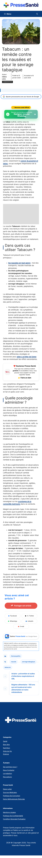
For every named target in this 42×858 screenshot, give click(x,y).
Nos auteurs (7, 777)
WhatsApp (13, 621)
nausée (13, 661)
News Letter (7, 789)
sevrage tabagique (28, 661)
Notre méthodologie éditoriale (14, 799)
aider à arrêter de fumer (26, 357)
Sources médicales (10, 792)
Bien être (6, 745)
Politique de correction (11, 796)
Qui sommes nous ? (10, 767)
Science (6, 754)
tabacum (8, 667)
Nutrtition (6, 748)
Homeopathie (7, 82)
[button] (37, 14)
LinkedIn (30, 621)
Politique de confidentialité (13, 816)
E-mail (22, 626)
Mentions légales (9, 812)
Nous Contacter (8, 770)
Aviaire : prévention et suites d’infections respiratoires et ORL (23, 676)
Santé (5, 741)
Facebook (13, 616)
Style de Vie (7, 751)
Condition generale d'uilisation (14, 819)
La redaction (7, 773)
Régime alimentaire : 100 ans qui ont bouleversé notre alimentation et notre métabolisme (23, 688)
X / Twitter (30, 616)
